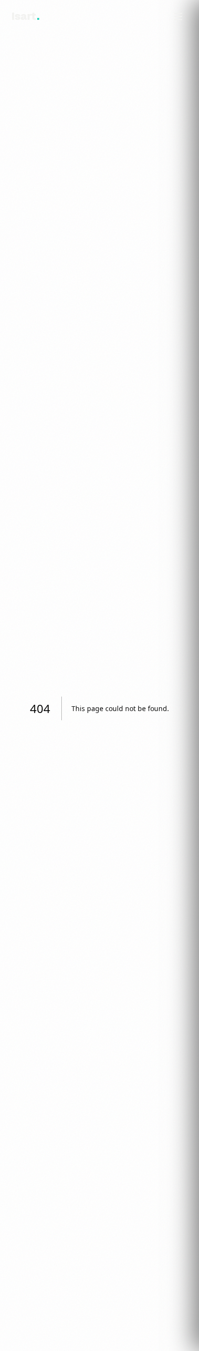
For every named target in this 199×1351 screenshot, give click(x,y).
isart (25, 16)
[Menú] (178, 16)
